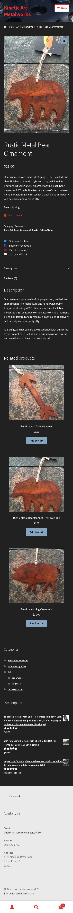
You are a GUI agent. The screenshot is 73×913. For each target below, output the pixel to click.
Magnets (16, 683)
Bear (16, 230)
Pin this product (18, 250)
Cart (56, 904)
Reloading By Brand (18, 660)
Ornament (25, 230)
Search (36, 907)
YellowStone (46, 230)
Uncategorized (15, 689)
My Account (12, 907)
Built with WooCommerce (19, 893)
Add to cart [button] (36, 440)
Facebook (14, 796)
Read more (36, 623)
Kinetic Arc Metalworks (17, 11)
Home (11, 26)
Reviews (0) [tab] (10, 278)
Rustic (35, 230)
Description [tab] (10, 268)
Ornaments (27, 26)
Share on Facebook (20, 245)
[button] (64, 41)
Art (17, 26)
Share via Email (18, 254)
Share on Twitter (19, 241)
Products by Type (17, 666)
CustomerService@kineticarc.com (23, 832)
